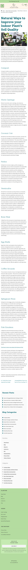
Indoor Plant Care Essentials (11, 10)
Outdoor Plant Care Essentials (10, 424)
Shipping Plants (7, 453)
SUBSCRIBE (13, 546)
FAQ (4, 451)
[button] (25, 5)
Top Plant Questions (8, 433)
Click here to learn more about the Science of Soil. (12, 347)
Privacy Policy (7, 455)
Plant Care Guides (7, 428)
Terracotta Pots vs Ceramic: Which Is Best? (12, 400)
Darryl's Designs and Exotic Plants (11, 419)
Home (3, 10)
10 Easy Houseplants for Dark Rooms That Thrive (14, 404)
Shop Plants (6, 442)
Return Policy (3, 518)
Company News (7, 417)
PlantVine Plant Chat (10, 376)
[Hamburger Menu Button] (2, 5)
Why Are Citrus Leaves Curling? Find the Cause (13, 402)
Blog (5, 444)
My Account (3, 514)
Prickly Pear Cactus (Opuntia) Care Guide (6, 381)
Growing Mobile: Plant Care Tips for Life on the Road (20, 381)
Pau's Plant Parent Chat (8, 426)
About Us (6, 447)
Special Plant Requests (5, 521)
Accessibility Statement (5, 534)
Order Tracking (4, 512)
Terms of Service (7, 458)
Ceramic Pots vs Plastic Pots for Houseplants (13, 407)
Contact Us (6, 449)
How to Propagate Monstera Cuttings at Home (13, 398)
